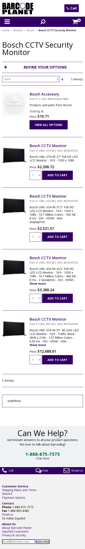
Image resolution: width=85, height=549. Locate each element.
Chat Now (42, 458)
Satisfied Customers (15, 531)
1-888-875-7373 (42, 454)
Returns (7, 494)
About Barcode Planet (17, 528)
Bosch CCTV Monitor (54, 147)
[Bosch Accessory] (14, 94)
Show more (38, 283)
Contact (8, 503)
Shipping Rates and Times (19, 490)
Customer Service (15, 486)
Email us (7, 514)
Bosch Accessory (49, 96)
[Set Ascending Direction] (62, 79)
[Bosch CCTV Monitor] (14, 145)
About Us (9, 524)
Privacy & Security (14, 535)
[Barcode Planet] (18, 8)
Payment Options (13, 498)
